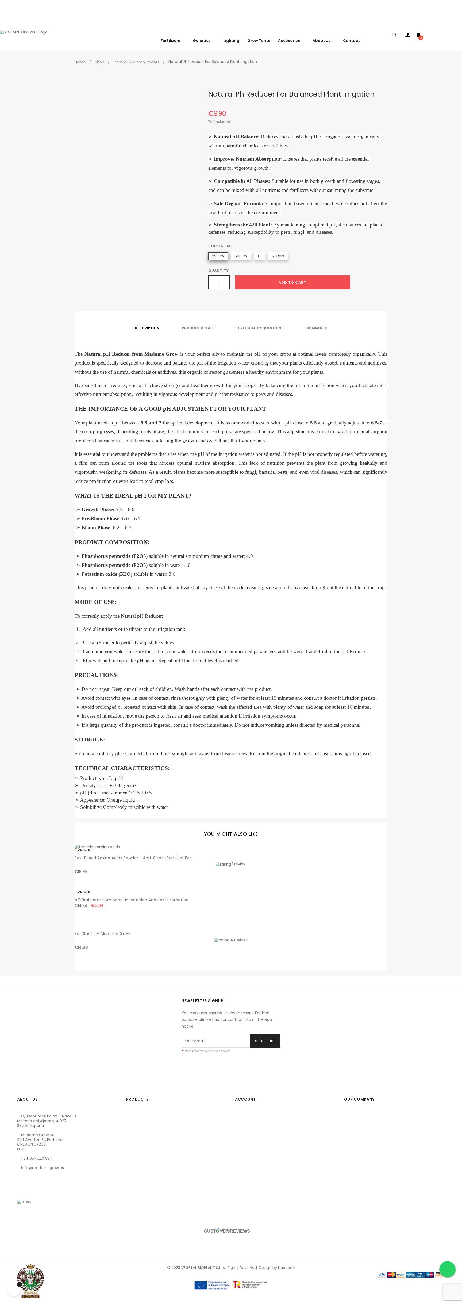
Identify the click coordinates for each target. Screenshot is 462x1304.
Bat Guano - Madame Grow (102, 933)
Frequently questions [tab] (261, 328)
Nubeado (286, 1267)
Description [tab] (147, 328)
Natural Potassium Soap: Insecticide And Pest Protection (132, 900)
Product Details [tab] (199, 328)
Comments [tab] (317, 328)
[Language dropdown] (456, 24)
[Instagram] (39, 1193)
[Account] (407, 36)
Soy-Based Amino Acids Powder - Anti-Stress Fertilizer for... (134, 858)
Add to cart (292, 282)
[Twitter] (30, 1193)
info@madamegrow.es (42, 1167)
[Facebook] (21, 1193)
